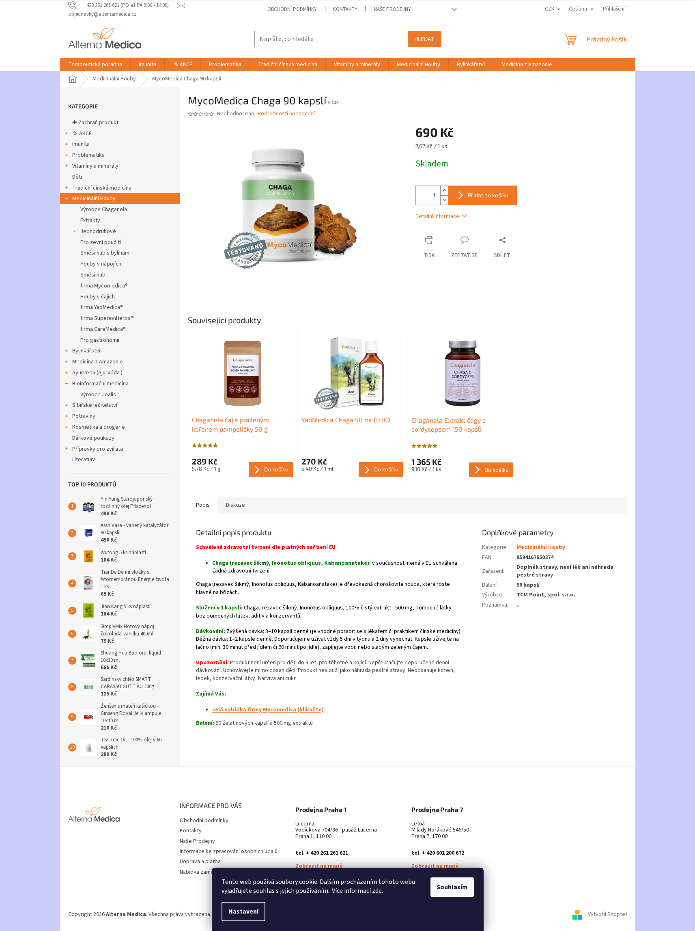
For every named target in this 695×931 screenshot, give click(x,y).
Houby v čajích (97, 297)
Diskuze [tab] (235, 505)
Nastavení (243, 911)
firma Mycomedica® (104, 286)
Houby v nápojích (100, 264)
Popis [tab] (203, 505)
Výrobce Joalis (98, 395)
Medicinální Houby (94, 198)
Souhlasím (452, 887)
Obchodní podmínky (292, 9)
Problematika (88, 155)
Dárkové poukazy (93, 438)
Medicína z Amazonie (97, 362)
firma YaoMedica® (101, 307)
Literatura (84, 460)
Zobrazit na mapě (319, 866)
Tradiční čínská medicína (101, 188)
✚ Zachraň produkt (95, 123)
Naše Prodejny (392, 9)
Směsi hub (92, 275)
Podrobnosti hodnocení (286, 114)
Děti (77, 177)
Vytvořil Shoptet (607, 914)
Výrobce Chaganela (103, 209)
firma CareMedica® (103, 329)
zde (377, 890)
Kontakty (345, 9)
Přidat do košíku (488, 195)
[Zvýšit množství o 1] (444, 190)
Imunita (81, 144)
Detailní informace (437, 216)
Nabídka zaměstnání (204, 872)
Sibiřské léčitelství (94, 405)
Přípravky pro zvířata (97, 449)
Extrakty (90, 220)
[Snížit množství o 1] (444, 200)
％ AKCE (82, 134)
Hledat (424, 38)
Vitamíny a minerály (95, 166)
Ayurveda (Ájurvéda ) (97, 373)
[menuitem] (95, 64)
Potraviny (83, 416)
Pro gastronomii (99, 340)
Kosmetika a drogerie (98, 427)
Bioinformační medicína (100, 384)
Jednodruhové (98, 231)
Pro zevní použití (100, 242)
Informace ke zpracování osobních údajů (229, 851)
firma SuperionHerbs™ (107, 318)
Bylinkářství (86, 351)
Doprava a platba (200, 862)
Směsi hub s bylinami (105, 253)
